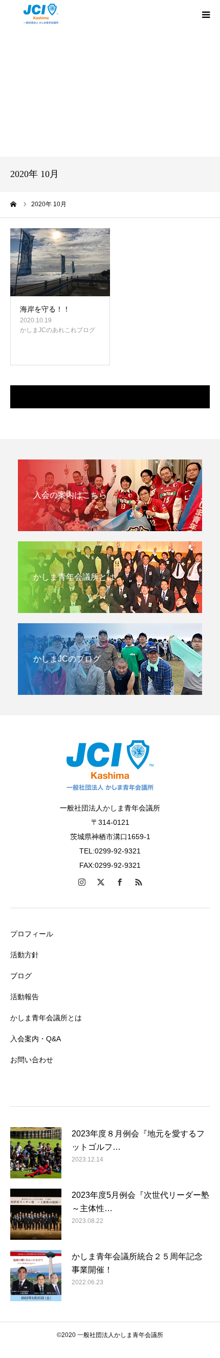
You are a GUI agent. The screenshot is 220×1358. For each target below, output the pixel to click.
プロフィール (31, 934)
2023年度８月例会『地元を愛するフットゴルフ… (138, 1140)
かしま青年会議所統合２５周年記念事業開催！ (137, 1263)
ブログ (21, 976)
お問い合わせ (31, 1060)
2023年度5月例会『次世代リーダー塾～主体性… (140, 1202)
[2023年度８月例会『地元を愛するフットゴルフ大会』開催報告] (35, 1152)
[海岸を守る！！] (60, 262)
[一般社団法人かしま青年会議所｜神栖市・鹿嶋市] (41, 14)
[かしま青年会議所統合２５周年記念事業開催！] (35, 1275)
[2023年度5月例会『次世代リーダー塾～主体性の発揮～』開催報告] (35, 1214)
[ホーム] (13, 204)
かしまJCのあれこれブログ (57, 330)
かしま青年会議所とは (46, 1018)
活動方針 (24, 955)
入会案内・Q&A (35, 1039)
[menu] (205, 14)
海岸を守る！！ (45, 309)
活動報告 (24, 997)
